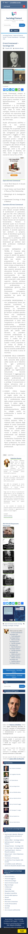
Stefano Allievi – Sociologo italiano (14, 840)
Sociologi (19, 624)
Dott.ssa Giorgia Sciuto (15, 786)
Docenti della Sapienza (11, 895)
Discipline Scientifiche (11, 893)
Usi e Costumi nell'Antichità (12, 910)
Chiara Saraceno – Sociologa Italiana (14, 671)
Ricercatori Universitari (11, 901)
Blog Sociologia (9, 885)
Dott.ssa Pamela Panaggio (15, 804)
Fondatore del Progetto (10, 921)
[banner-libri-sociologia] (14, 179)
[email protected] (8, 517)
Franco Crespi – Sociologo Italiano (14, 848)
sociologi (5, 625)
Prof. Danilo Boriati (14, 780)
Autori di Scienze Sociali (11, 624)
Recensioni (8, 899)
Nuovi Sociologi (18, 919)
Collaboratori (8, 887)
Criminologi (8, 889)
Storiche (7, 908)
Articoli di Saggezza (10, 878)
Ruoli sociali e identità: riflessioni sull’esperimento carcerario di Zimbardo (14, 836)
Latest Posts (10, 455)
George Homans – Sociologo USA (14, 846)
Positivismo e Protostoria (12, 858)
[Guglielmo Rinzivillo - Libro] (14, 83)
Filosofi (7, 897)
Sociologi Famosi (14, 18)
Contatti (21, 921)
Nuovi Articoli (9, 919)
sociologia (10, 625)
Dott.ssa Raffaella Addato (15, 792)
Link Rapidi (7, 6)
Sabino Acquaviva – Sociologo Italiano (14, 676)
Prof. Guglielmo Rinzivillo (15, 774)
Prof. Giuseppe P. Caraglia (15, 810)
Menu (16, 30)
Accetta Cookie (22, 931)
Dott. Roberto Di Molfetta (15, 768)
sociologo (16, 625)
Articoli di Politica (9, 876)
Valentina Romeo (19, 48)
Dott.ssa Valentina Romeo (15, 798)
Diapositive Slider (9, 891)
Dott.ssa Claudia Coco (14, 816)
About (5, 455)
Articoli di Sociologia (10, 881)
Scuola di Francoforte (11, 904)
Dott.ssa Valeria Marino (15, 822)
